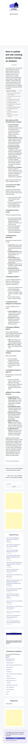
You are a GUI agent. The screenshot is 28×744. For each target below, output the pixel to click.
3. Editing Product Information (13, 100)
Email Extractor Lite (10, 678)
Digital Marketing (15, 461)
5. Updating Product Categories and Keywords (13, 105)
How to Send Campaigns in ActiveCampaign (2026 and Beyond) (12, 539)
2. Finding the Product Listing (13, 99)
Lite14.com (8, 676)
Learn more (8, 735)
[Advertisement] (14, 30)
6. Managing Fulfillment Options (13, 107)
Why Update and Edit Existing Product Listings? (13, 94)
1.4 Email (8, 682)
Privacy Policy (9, 667)
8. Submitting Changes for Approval (12, 112)
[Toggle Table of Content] (19, 91)
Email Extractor (9, 662)
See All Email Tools (10, 659)
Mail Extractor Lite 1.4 (11, 680)
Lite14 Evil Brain (10, 689)
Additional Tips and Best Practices (13, 115)
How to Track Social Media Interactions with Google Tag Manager (12, 596)
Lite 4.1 (8, 691)
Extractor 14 (9, 671)
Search (14, 486)
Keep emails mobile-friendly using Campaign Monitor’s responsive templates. (14, 564)
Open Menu (15, 14)
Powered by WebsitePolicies (11, 740)
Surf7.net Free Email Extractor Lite (14, 665)
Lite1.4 (7, 657)
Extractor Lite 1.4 (10, 660)
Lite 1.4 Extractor (10, 687)
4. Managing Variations (12, 102)
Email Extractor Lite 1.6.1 (12, 685)
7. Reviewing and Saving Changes (12, 109)
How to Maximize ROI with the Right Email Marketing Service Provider (13, 557)
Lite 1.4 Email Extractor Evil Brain (14, 674)
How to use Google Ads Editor (13, 611)
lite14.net (8, 643)
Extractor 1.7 (9, 669)
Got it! (15, 738)
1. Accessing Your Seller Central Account (13, 97)
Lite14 (7, 694)
